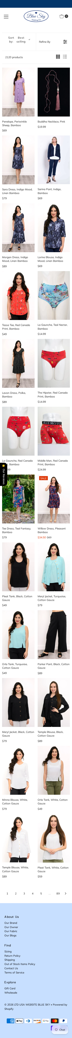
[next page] (66, 893)
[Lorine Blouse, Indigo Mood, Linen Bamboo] (54, 227)
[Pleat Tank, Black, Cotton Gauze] (18, 566)
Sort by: (17, 39)
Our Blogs (10, 935)
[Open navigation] (6, 16)
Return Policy (12, 955)
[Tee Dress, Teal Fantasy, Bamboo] (18, 499)
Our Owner (11, 927)
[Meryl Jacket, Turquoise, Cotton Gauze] (54, 566)
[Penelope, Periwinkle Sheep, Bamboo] (18, 92)
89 (58, 893)
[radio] (58, 57)
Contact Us (11, 968)
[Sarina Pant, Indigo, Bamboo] (54, 159)
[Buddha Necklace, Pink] (54, 92)
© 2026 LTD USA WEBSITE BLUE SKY (27, 1004)
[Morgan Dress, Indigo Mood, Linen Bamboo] (18, 227)
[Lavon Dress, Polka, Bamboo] (18, 363)
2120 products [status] (14, 57)
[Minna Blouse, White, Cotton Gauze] (18, 770)
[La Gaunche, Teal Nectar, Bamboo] (54, 295)
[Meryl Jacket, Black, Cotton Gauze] (18, 702)
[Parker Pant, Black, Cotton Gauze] (54, 634)
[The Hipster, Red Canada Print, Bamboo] (54, 363)
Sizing (8, 951)
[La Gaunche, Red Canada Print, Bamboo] (18, 431)
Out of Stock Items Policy (19, 964)
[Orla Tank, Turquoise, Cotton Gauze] (18, 634)
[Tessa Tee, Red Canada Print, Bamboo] (18, 295)
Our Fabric (10, 931)
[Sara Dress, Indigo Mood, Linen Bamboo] (18, 159)
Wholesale (10, 992)
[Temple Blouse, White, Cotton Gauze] (18, 838)
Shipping (9, 959)
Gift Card (9, 988)
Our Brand (10, 922)
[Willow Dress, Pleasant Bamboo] (54, 499)
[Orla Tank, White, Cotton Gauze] (54, 770)
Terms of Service (14, 972)
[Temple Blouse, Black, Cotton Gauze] (54, 702)
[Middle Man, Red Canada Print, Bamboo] (54, 431)
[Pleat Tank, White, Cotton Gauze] (54, 838)
